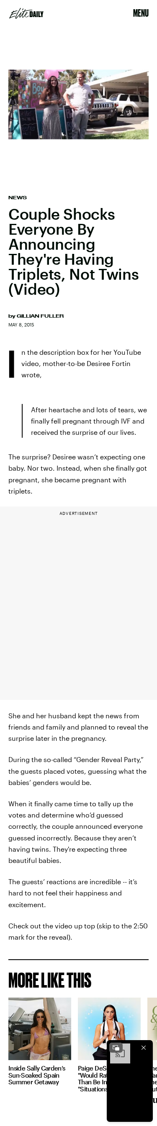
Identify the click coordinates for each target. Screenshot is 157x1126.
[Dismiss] (143, 1048)
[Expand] (116, 1048)
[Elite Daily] (26, 13)
